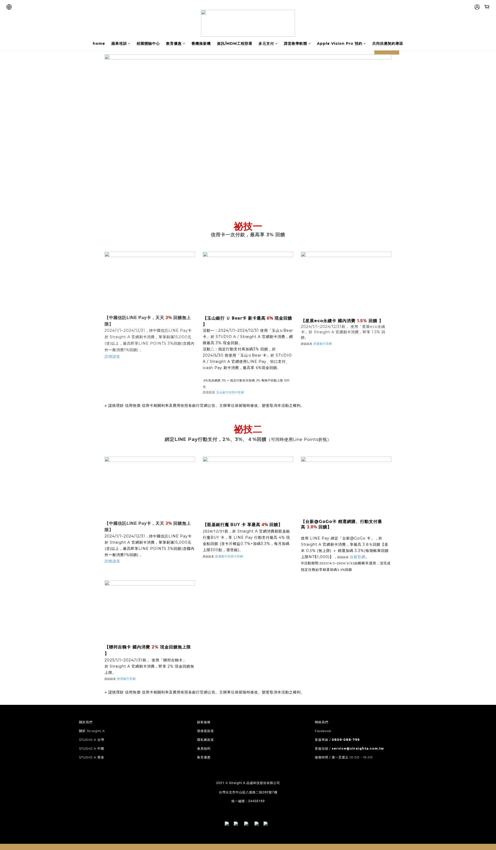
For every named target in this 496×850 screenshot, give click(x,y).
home (99, 43)
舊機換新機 (201, 43)
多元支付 (266, 43)
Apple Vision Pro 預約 (339, 43)
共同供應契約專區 (387, 43)
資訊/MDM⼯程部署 (234, 43)
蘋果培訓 (119, 43)
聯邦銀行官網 (126, 679)
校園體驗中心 (148, 43)
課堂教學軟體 (295, 43)
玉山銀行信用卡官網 (230, 392)
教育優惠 (174, 43)
